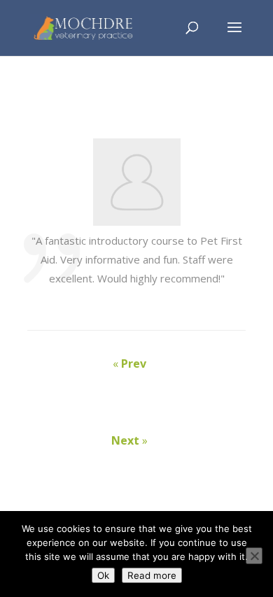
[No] (254, 555)
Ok (103, 575)
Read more (151, 575)
